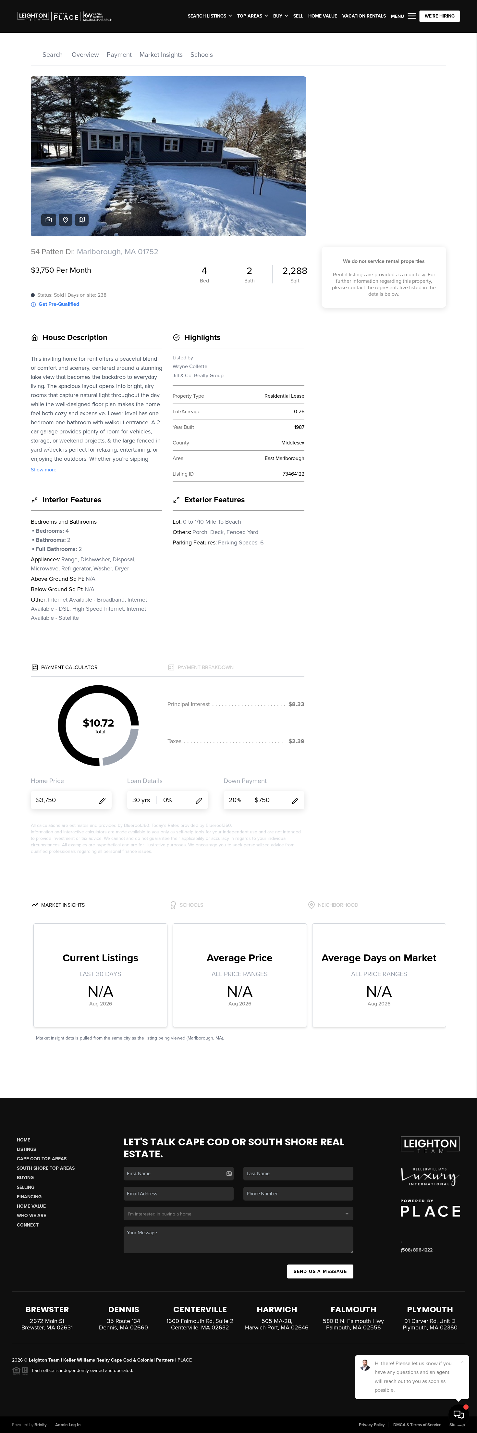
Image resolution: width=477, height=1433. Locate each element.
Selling (25, 1187)
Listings (26, 1149)
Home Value (31, 1206)
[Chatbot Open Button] (458, 1414)
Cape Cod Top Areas (42, 1159)
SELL (298, 16)
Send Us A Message (320, 1271)
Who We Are (31, 1215)
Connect (28, 1225)
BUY (277, 16)
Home (23, 1140)
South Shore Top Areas (46, 1168)
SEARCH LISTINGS (207, 16)
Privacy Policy (372, 1424)
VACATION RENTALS (364, 16)
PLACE (184, 1360)
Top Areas (249, 16)
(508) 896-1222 (417, 1250)
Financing (29, 1197)
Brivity (40, 1424)
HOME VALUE (322, 16)
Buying (25, 1177)
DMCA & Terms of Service (417, 1424)
